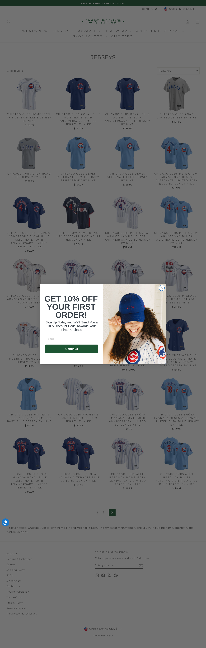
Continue (71, 349)
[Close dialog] (161, 288)
